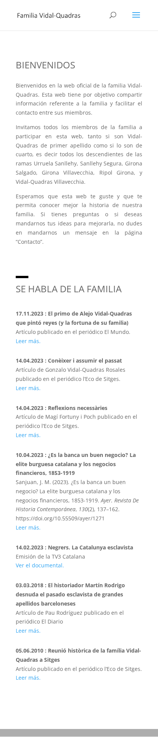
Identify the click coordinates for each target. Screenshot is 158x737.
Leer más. (28, 341)
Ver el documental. (40, 565)
